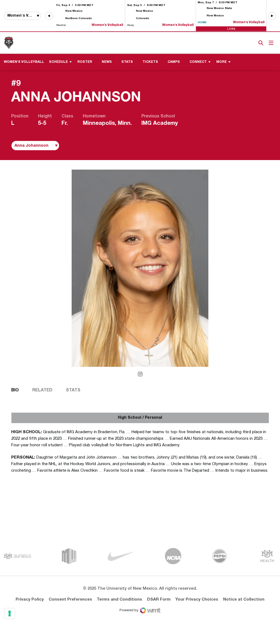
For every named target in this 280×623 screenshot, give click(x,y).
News (107, 61)
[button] (49, 16)
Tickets (242, 43)
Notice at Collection (243, 599)
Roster (84, 61)
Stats (127, 61)
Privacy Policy (30, 599)
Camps (174, 61)
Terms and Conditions (119, 599)
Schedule (58, 61)
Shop (251, 43)
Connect (198, 61)
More (221, 61)
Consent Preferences (70, 599)
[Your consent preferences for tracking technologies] (9, 613)
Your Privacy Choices (196, 599)
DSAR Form (159, 599)
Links (231, 28)
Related (42, 390)
